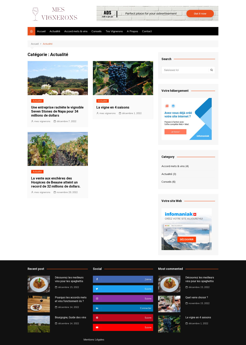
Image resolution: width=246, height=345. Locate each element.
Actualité (55, 31)
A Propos (132, 31)
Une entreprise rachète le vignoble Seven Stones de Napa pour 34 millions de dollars (57, 111)
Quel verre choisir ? (196, 297)
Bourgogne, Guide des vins (70, 317)
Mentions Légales (94, 339)
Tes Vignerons (114, 31)
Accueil (41, 31)
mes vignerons (42, 121)
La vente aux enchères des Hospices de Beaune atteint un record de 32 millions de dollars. (55, 182)
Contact (147, 31)
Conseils (97, 31)
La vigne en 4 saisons (112, 107)
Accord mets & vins (76, 31)
